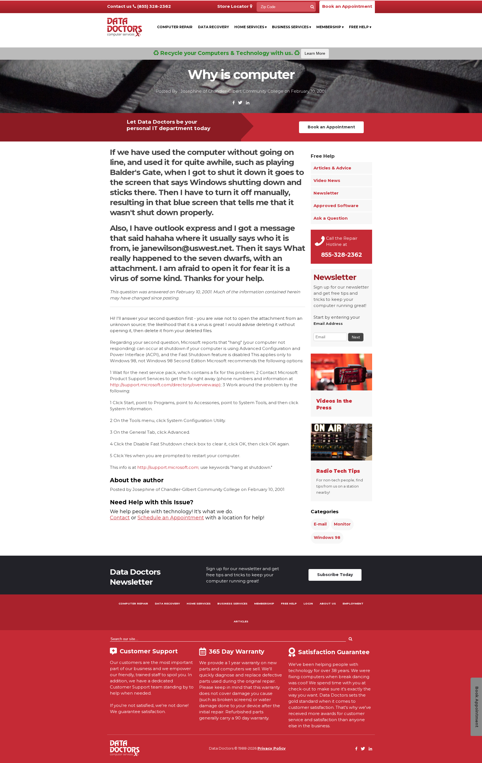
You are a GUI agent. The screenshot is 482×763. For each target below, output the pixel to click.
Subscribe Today (335, 574)
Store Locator (233, 6)
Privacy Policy (271, 748)
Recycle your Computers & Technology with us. (242, 53)
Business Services (291, 27)
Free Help (360, 27)
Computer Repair (174, 27)
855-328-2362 (341, 254)
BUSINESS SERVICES (232, 603)
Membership (330, 27)
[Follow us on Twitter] (240, 102)
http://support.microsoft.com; (168, 467)
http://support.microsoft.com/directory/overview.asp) (165, 384)
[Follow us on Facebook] (234, 102)
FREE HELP (289, 603)
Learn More (315, 53)
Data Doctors (124, 748)
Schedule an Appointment (171, 518)
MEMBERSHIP (264, 603)
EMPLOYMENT (353, 603)
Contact (120, 518)
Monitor (342, 524)
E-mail (320, 524)
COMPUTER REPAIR (133, 603)
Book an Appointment (347, 6)
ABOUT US (328, 603)
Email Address (328, 323)
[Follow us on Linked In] (247, 102)
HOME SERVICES (199, 603)
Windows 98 (327, 537)
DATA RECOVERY (167, 603)
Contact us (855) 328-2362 (139, 6)
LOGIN (308, 603)
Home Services (250, 27)
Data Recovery (213, 27)
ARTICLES (241, 621)
